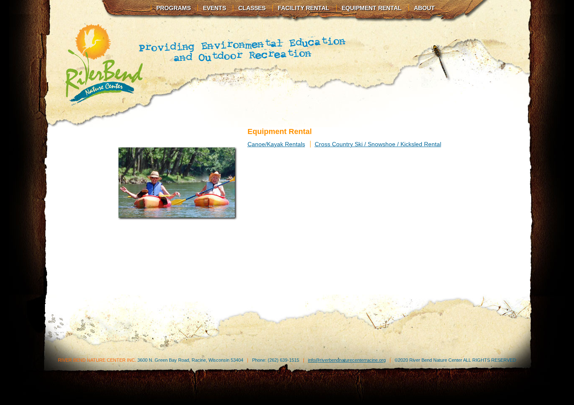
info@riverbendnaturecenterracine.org (347, 360)
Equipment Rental (372, 8)
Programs (173, 8)
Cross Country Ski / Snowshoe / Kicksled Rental (378, 144)
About (424, 8)
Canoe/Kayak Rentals (276, 144)
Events (214, 8)
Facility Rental (303, 8)
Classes (252, 8)
